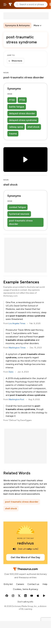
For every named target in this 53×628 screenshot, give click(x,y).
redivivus (25, 543)
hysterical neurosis (19, 214)
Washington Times (17, 347)
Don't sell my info (25, 602)
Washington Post (16, 399)
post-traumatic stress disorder (21, 222)
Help (45, 584)
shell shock (33, 127)
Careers (20, 584)
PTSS (22, 100)
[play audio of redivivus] (14, 549)
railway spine (16, 127)
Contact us (33, 584)
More (36, 25)
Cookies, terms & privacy (25, 589)
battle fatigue (16, 106)
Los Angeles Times (17, 323)
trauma (13, 133)
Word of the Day (25, 538)
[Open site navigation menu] (5, 4)
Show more (17, 61)
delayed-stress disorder (22, 113)
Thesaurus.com (10, 4)
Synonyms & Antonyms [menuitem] (17, 25)
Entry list (8, 584)
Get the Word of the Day (25, 557)
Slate (11, 372)
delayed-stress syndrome (23, 120)
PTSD (12, 100)
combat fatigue (17, 207)
